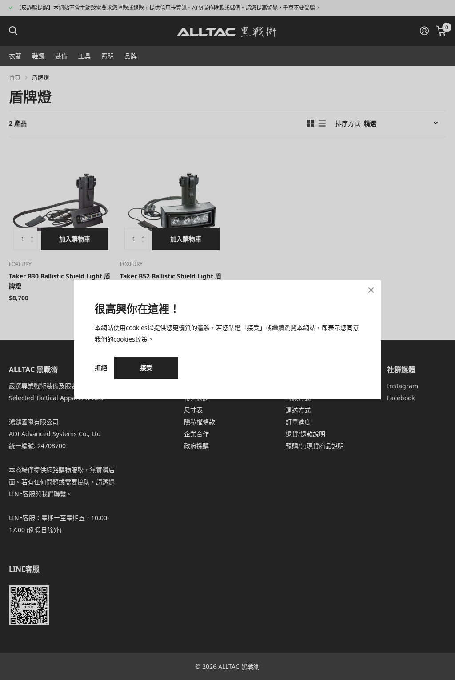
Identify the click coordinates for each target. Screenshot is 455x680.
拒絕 (101, 368)
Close (371, 290)
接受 (146, 367)
